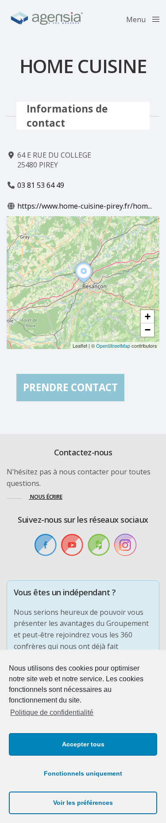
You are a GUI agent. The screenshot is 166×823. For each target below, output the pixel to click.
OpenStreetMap (113, 345)
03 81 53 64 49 (40, 185)
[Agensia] (47, 19)
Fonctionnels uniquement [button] (83, 773)
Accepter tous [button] (83, 744)
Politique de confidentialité (51, 712)
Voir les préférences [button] (83, 802)
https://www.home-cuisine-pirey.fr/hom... (84, 206)
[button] (147, 316)
